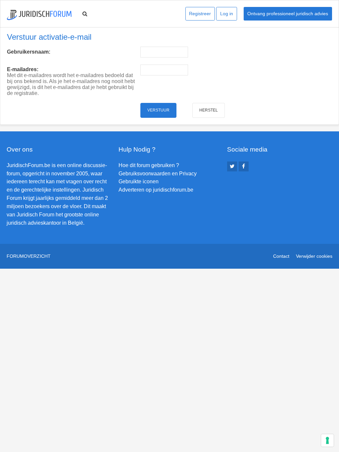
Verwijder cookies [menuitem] (314, 256)
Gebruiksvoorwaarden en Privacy (158, 173)
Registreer (200, 13)
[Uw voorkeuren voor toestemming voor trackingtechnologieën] (327, 440)
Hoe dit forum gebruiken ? (149, 165)
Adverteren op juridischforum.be (156, 190)
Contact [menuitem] (281, 256)
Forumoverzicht (29, 256)
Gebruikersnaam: (28, 52)
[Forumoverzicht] (39, 15)
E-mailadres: (22, 69)
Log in (226, 13)
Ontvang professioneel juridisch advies (287, 13)
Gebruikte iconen (139, 181)
